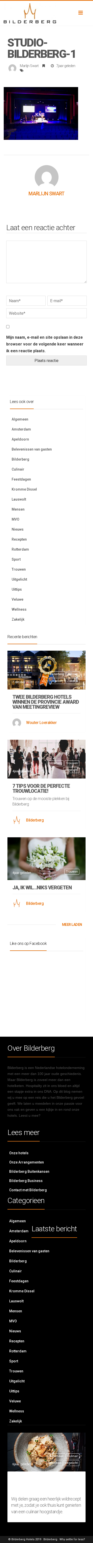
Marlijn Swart (29, 66)
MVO (15, 519)
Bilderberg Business (26, 1181)
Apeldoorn (20, 439)
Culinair (18, 469)
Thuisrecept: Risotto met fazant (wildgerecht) (42, 1484)
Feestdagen (21, 479)
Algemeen (20, 419)
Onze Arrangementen (26, 1162)
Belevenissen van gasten (32, 449)
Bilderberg (20, 459)
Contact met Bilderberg (28, 1190)
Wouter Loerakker (41, 722)
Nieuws (18, 529)
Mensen (18, 509)
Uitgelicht (19, 579)
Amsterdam (21, 429)
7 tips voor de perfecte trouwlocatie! (41, 788)
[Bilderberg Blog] (46, 13)
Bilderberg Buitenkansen (29, 1172)
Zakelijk (18, 619)
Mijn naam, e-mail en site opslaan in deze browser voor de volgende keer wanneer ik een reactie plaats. (45, 344)
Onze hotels (19, 1153)
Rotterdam (20, 549)
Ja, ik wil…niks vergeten (42, 888)
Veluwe (17, 599)
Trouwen (19, 569)
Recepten (19, 539)
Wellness (19, 609)
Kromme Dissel (24, 489)
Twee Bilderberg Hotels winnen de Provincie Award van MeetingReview (45, 702)
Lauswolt (19, 499)
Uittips (17, 589)
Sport (16, 559)
